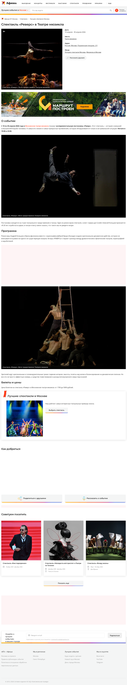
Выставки (62, 3)
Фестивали (50, 3)
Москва (35, 656)
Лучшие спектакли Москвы (39, 19)
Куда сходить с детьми (73, 656)
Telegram (100, 662)
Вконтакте (100, 656)
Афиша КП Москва (11, 19)
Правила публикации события (12, 659)
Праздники (87, 3)
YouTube (99, 659)
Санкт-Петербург (39, 659)
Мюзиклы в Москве (93, 52)
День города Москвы (72, 662)
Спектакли (74, 3)
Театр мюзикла (70, 39)
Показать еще (63, 583)
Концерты (38, 3)
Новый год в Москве (72, 659)
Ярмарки (98, 3)
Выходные (26, 3)
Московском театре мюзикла (37, 126)
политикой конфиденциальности (60, 639)
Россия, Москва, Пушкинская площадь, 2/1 (81, 45)
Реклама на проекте (122, 10)
